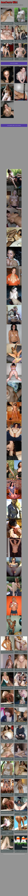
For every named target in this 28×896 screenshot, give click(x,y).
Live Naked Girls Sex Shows (14, 125)
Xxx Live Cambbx (14, 63)
